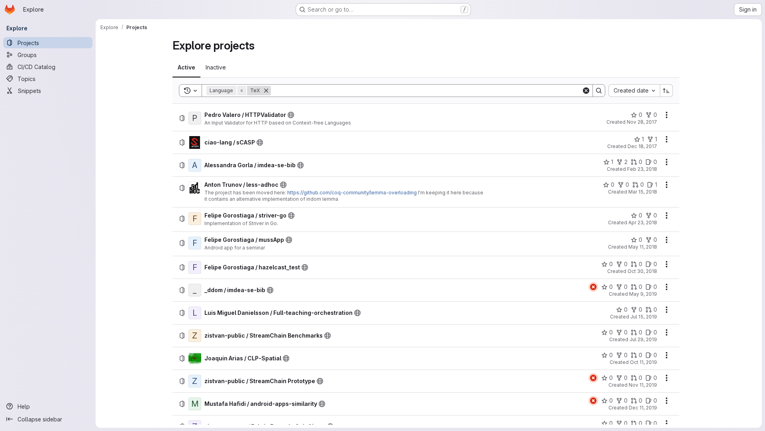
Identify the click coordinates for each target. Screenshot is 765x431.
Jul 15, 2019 (643, 317)
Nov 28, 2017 (642, 122)
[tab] (186, 67)
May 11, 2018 (642, 247)
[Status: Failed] (593, 287)
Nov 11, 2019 (643, 385)
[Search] (598, 90)
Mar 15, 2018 (642, 192)
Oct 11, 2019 (643, 362)
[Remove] (266, 90)
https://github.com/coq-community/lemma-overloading (352, 193)
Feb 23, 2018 (642, 169)
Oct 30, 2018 (642, 271)
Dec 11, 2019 (643, 408)
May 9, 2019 (643, 294)
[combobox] (634, 90)
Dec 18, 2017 (642, 146)
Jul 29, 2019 (643, 339)
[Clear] (586, 90)
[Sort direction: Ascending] (666, 90)
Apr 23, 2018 (642, 222)
